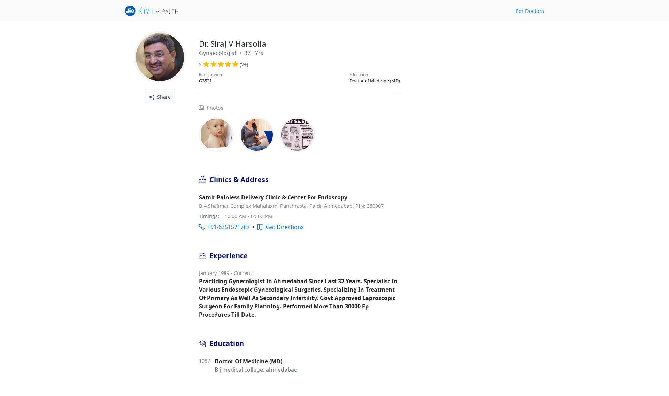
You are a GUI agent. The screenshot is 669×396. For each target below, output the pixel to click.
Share (162, 97)
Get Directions (283, 227)
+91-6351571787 (227, 227)
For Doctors (530, 11)
